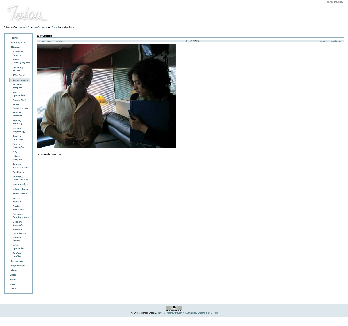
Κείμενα (13, 270)
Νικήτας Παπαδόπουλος (20, 106)
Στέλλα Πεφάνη (20, 194)
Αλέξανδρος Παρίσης (18, 53)
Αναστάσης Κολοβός (18, 69)
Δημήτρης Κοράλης (18, 254)
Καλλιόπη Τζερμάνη (17, 86)
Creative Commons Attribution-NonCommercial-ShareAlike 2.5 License (187, 313)
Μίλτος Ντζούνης (21, 189)
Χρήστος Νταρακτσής (19, 130)
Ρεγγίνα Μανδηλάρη (18, 207)
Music (12, 284)
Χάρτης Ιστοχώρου (335, 2)
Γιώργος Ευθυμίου (17, 158)
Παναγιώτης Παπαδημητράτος (21, 215)
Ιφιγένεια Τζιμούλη (17, 200)
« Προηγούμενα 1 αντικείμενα (52, 41)
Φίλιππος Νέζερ (20, 184)
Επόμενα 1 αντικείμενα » (330, 41)
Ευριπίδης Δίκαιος (18, 239)
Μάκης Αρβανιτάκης (19, 94)
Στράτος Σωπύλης (17, 122)
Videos (13, 275)
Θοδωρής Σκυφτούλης (18, 223)
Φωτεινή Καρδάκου (18, 137)
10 (198, 41)
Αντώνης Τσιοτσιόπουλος (21, 166)
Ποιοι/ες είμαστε (40, 27)
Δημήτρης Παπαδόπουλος (20, 178)
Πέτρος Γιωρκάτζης (18, 145)
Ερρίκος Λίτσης (20, 80)
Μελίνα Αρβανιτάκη (18, 247)
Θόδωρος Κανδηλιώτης (19, 231)
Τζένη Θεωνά (19, 75)
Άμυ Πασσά (18, 172)
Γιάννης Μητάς (20, 100)
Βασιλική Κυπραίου (17, 114)
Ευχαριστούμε (18, 266)
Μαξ (15, 152)
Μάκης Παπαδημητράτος (21, 61)
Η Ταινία (14, 38)
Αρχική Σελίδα (24, 27)
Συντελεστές (17, 261)
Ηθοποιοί (55, 27)
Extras (13, 289)
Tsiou (27, 12)
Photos (13, 279)
